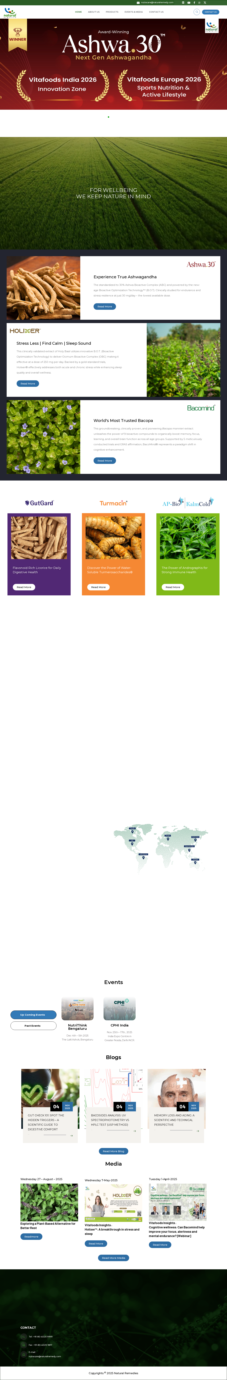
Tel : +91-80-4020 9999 (41, 1336)
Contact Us (156, 12)
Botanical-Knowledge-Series (94, 1333)
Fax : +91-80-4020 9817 (40, 1345)
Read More (28, 1134)
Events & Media (134, 12)
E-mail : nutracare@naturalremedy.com (45, 1354)
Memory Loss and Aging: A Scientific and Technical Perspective (174, 1120)
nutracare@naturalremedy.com (157, 2)
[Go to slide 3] (115, 117)
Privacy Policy (84, 1337)
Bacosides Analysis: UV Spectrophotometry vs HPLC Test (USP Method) (110, 1120)
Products (112, 12)
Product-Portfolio (87, 1321)
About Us (94, 12)
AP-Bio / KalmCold (183, 1324)
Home (78, 12)
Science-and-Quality (88, 1315)
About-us (81, 1309)
